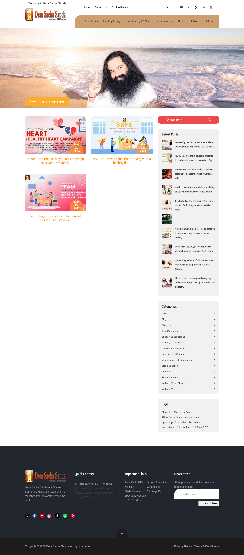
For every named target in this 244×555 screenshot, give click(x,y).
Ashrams (166, 371)
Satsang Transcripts (172, 342)
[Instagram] (49, 516)
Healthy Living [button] (111, 21)
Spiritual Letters (120, 7)
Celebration (181, 422)
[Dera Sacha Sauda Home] (45, 14)
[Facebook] (34, 516)
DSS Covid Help (134, 500)
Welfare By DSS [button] (137, 21)
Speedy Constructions (173, 336)
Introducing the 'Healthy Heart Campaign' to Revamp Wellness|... (55, 161)
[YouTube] (42, 516)
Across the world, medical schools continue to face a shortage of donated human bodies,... (195, 233)
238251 (107, 484)
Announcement (170, 377)
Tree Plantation (170, 331)
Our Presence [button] (162, 21)
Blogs (165, 319)
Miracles (166, 325)
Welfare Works (169, 389)
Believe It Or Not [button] (187, 21)
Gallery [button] (209, 21)
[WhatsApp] (65, 516)
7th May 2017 (200, 427)
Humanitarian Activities (174, 348)
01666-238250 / (89, 484)
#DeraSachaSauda (172, 417)
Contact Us (101, 7)
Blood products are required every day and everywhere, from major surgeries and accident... (195, 282)
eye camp (167, 422)
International (169, 427)
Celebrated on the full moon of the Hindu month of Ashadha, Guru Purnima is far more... (194, 205)
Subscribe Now (209, 503)
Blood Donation (170, 365)
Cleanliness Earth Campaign (177, 360)
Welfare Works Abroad (173, 383)
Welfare (187, 427)
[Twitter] (27, 516)
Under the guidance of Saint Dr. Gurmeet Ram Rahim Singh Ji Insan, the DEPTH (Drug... (194, 264)
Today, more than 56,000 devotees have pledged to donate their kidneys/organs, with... (194, 174)
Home (86, 7)
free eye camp (193, 417)
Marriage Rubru (156, 491)
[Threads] (57, 515)
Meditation (195, 422)
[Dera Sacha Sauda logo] (45, 475)
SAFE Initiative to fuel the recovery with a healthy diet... (122, 161)
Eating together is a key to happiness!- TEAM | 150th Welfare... (55, 218)
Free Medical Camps (173, 354)
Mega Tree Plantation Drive (177, 412)
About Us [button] (90, 21)
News (165, 313)
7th (179, 427)
